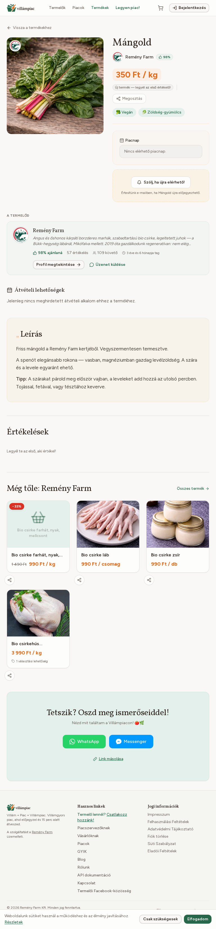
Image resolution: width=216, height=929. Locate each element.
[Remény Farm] (15, 46)
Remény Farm (48, 230)
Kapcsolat (86, 883)
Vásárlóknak (88, 835)
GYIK (82, 851)
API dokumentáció (94, 875)
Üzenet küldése (110, 264)
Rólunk (83, 867)
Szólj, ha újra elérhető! (164, 182)
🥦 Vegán (124, 112)
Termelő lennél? (102, 817)
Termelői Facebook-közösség (104, 891)
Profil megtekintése (55, 264)
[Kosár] (160, 8)
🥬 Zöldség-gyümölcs (161, 112)
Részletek (13, 922)
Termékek (100, 7)
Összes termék (190, 488)
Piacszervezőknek (93, 828)
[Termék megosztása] (9, 580)
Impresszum (159, 814)
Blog (81, 859)
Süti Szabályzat (162, 843)
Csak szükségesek (160, 919)
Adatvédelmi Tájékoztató (171, 829)
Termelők (57, 7)
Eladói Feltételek (162, 851)
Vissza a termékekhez (32, 27)
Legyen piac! (128, 7)
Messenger (135, 741)
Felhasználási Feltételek (168, 821)
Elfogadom (197, 919)
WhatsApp (88, 741)
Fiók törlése (158, 836)
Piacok (78, 7)
